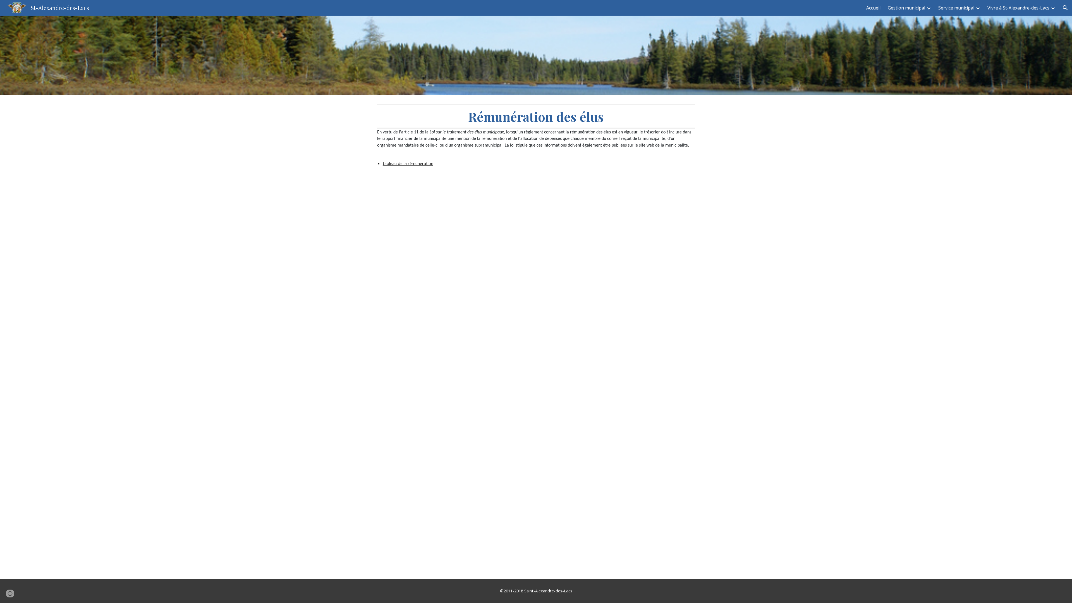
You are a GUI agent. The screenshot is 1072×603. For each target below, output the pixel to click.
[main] (536, 143)
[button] (1065, 8)
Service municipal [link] (956, 8)
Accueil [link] (873, 8)
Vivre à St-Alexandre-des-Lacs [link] (1018, 8)
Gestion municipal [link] (906, 8)
